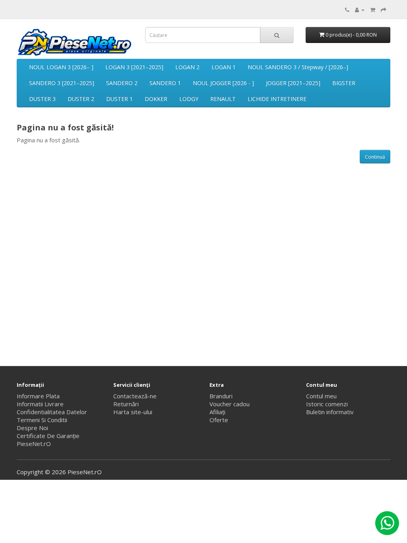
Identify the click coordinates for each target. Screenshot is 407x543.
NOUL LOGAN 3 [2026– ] (61, 67)
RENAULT (223, 99)
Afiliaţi (217, 412)
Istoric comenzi (327, 404)
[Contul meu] (359, 10)
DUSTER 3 (42, 99)
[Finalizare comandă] (383, 10)
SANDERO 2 (122, 83)
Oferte (218, 420)
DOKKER (156, 99)
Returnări (126, 404)
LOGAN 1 (223, 67)
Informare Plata (38, 396)
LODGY (188, 99)
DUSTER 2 (81, 99)
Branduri (221, 396)
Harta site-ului (132, 412)
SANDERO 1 (165, 83)
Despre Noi (32, 428)
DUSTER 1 (119, 99)
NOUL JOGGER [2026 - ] (223, 83)
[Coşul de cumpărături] (372, 10)
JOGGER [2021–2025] (293, 83)
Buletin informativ (330, 412)
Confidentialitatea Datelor (52, 412)
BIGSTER (343, 83)
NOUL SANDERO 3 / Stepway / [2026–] (298, 67)
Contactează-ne (135, 396)
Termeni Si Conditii (42, 420)
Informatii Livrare (40, 404)
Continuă (375, 156)
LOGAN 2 (187, 67)
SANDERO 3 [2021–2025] (61, 83)
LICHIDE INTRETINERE (277, 99)
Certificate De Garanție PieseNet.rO (48, 440)
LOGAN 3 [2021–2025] (134, 67)
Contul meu (321, 396)
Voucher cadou (229, 404)
